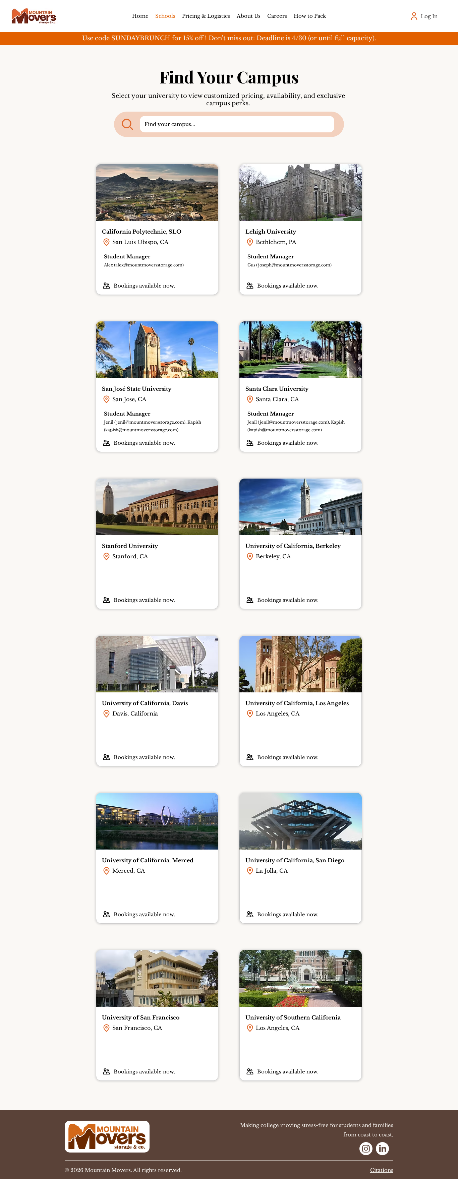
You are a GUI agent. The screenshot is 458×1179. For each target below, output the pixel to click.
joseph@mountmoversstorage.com (294, 264)
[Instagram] (366, 1148)
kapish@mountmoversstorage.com (141, 429)
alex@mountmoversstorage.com (148, 264)
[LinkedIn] (382, 1148)
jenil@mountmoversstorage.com (150, 422)
